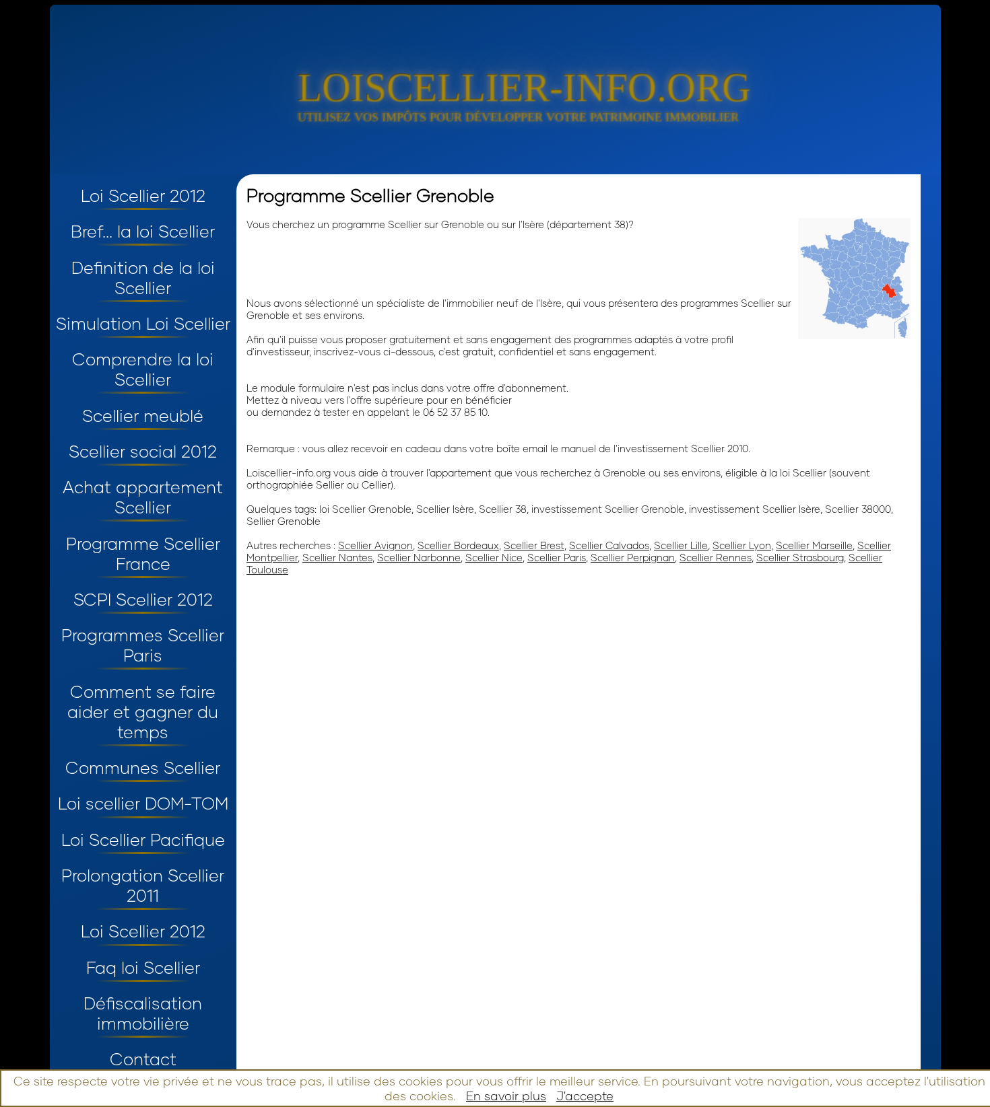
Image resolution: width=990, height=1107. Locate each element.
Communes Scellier (142, 767)
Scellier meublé (142, 415)
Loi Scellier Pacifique (143, 839)
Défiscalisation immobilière (143, 1013)
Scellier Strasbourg (800, 557)
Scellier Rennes (716, 557)
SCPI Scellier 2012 (143, 599)
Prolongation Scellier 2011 (142, 885)
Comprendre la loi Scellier (142, 369)
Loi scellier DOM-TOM (143, 803)
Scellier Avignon (375, 545)
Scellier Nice (494, 557)
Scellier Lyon (742, 545)
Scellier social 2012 (143, 451)
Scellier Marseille (814, 545)
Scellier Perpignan (633, 557)
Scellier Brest (534, 545)
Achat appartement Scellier (143, 496)
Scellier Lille (681, 545)
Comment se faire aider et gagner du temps (142, 711)
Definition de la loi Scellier (143, 277)
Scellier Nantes (337, 557)
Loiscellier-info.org (523, 87)
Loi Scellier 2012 (143, 195)
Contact (143, 1058)
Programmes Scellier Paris (142, 644)
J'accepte (585, 1095)
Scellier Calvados (609, 545)
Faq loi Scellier (143, 967)
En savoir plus (506, 1095)
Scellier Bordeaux (458, 545)
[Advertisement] (404, 262)
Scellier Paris (556, 557)
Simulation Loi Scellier (143, 323)
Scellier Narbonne (419, 557)
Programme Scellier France (143, 553)
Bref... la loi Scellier (143, 231)
